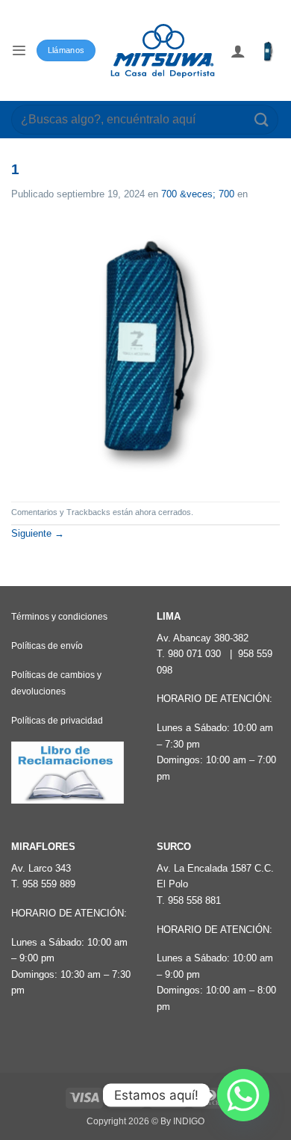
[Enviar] (262, 119)
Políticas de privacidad (57, 720)
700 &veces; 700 (197, 194)
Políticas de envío (47, 646)
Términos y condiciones (59, 616)
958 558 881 (194, 900)
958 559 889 (48, 884)
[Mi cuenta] (238, 50)
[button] (18, 50)
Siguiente (37, 533)
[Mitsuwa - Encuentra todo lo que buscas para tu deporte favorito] (163, 50)
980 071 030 (194, 653)
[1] (145, 351)
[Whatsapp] (243, 1095)
